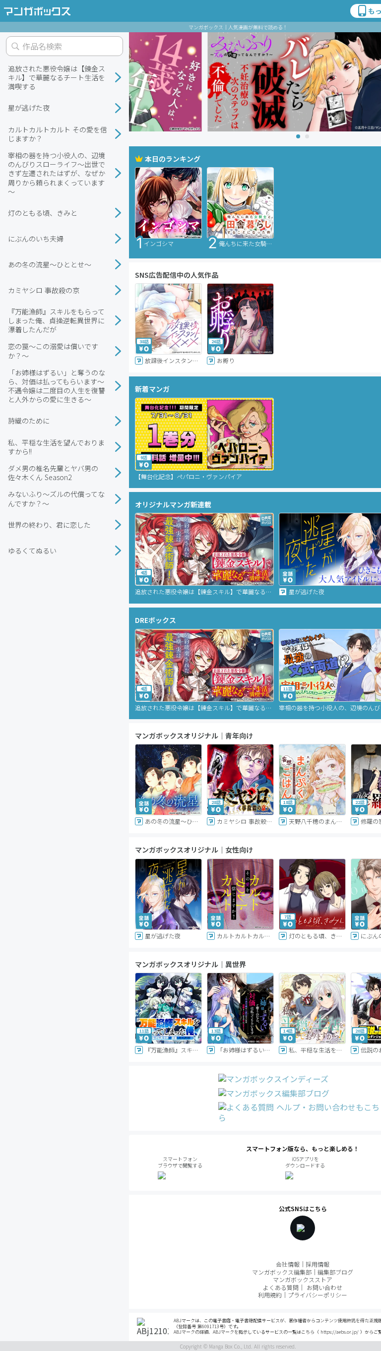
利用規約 (270, 1294)
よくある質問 (281, 1287)
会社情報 (288, 1264)
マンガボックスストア (302, 1279)
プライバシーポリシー (317, 1294)
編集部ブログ (335, 1272)
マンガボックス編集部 (282, 1272)
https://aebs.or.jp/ (339, 1332)
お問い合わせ (324, 1287)
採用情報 (317, 1264)
